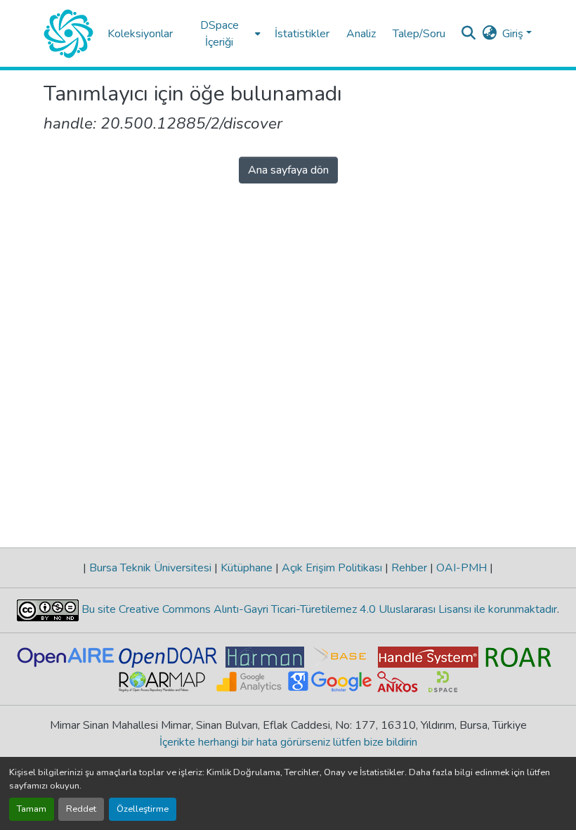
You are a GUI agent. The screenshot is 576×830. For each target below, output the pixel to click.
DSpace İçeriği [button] (219, 34)
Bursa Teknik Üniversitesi (150, 568)
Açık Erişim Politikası (332, 568)
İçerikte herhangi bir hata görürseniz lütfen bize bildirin (288, 742)
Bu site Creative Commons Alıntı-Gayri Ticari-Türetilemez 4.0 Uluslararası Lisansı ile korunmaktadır (318, 609)
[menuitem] (224, 33)
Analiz (361, 33)
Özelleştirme (143, 809)
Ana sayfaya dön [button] (288, 170)
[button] (68, 33)
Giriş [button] (514, 33)
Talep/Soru (419, 33)
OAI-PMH (461, 568)
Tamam (31, 809)
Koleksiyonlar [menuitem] (140, 33)
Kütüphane (246, 568)
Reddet (81, 809)
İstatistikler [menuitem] (302, 33)
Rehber (409, 568)
